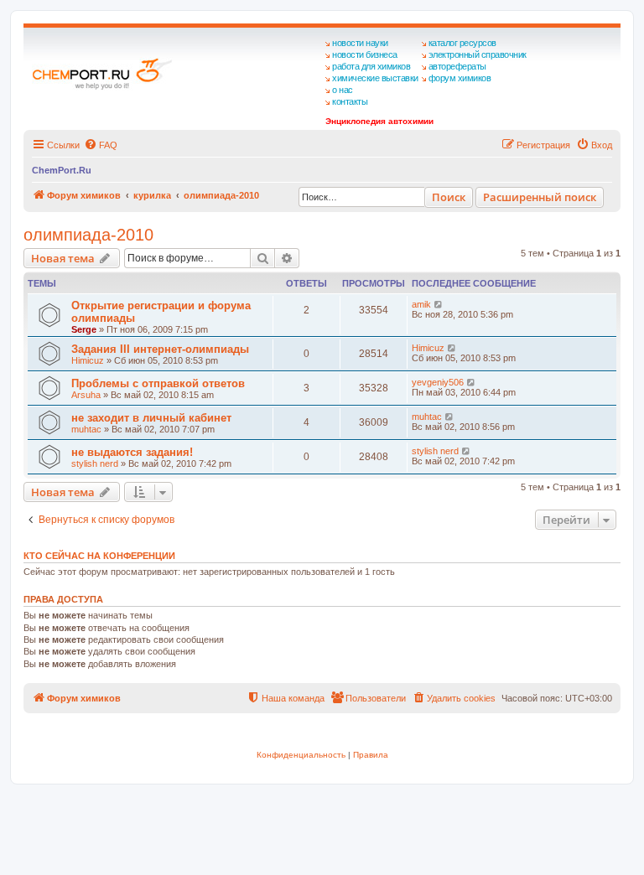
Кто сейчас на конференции (99, 556)
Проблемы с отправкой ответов (158, 383)
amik (421, 304)
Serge (83, 329)
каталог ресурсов (462, 43)
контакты (349, 101)
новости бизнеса (364, 54)
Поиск (448, 197)
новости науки (360, 43)
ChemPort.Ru (61, 170)
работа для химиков (371, 66)
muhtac (86, 429)
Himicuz (87, 360)
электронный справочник (477, 54)
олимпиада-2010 (88, 234)
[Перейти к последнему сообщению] (439, 304)
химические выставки (375, 78)
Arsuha (86, 395)
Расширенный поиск (539, 197)
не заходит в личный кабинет (151, 418)
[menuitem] (100, 145)
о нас (342, 90)
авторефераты (457, 66)
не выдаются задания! (132, 452)
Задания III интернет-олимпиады (160, 349)
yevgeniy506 (438, 382)
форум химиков (459, 78)
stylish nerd (94, 463)
